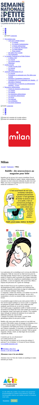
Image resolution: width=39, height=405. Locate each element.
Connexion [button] (13, 36)
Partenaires (10, 167)
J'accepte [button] (14, 400)
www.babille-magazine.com (9, 344)
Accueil (3, 167)
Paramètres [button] (6, 400)
